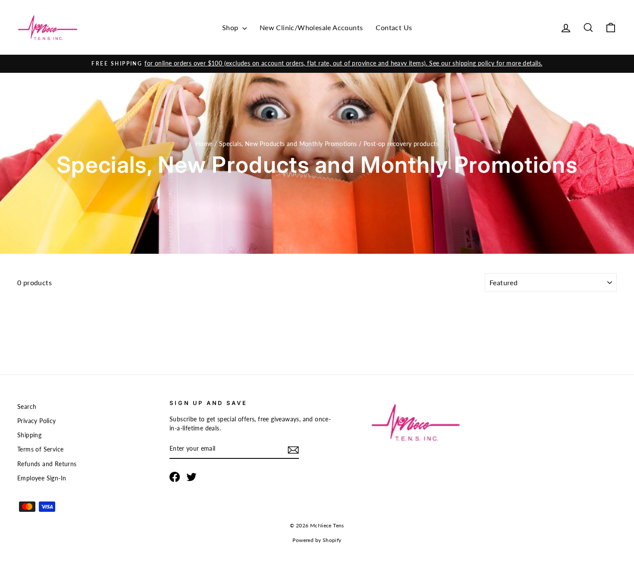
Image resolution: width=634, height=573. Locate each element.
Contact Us (394, 27)
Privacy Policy (36, 420)
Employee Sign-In (41, 478)
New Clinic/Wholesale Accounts (311, 27)
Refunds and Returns (47, 464)
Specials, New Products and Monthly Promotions (288, 143)
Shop (231, 27)
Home (204, 143)
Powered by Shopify (316, 540)
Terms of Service (40, 449)
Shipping (29, 435)
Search (26, 406)
